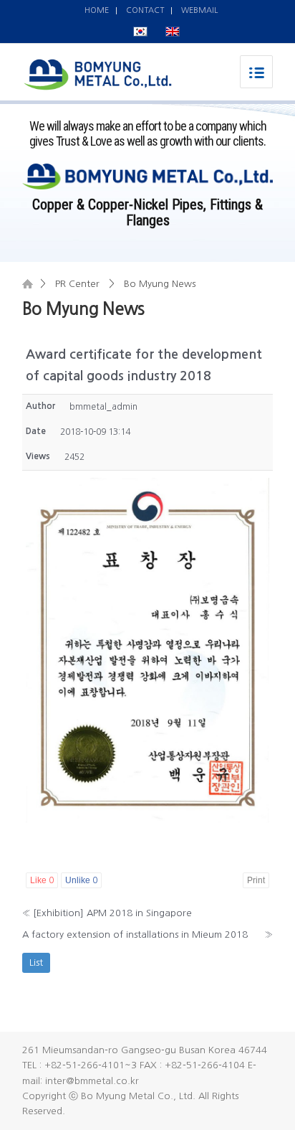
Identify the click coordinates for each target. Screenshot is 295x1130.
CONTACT (145, 10)
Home (27, 283)
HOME (96, 10)
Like (42, 880)
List (36, 962)
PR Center (77, 283)
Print (256, 880)
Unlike (81, 880)
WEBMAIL (199, 10)
